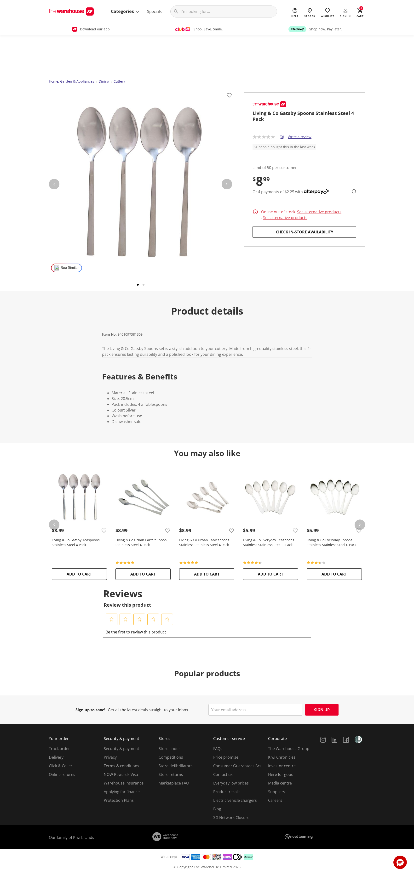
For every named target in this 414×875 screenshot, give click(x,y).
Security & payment (121, 748)
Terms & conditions (121, 765)
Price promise (225, 757)
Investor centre (282, 765)
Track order (59, 748)
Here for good (280, 774)
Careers (275, 800)
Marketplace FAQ (174, 783)
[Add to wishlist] (229, 96)
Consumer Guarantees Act (237, 765)
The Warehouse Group (288, 748)
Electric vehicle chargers (235, 800)
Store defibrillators (176, 765)
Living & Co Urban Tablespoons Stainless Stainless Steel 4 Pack (204, 542)
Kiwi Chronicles (281, 757)
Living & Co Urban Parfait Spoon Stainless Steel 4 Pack (141, 542)
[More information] (352, 191)
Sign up (322, 709)
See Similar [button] (70, 268)
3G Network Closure (231, 817)
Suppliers (276, 791)
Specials (154, 11)
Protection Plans (119, 800)
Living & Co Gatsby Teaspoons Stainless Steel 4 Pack (76, 542)
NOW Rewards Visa (121, 774)
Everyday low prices (231, 783)
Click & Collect (61, 765)
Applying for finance (122, 791)
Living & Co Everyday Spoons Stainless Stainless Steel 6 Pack (331, 542)
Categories (123, 11)
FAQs (217, 748)
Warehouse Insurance (124, 783)
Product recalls (227, 791)
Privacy (110, 757)
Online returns (62, 774)
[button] (345, 12)
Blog (217, 809)
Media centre (280, 783)
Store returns (171, 774)
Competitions (171, 757)
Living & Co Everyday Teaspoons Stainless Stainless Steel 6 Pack (268, 542)
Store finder (169, 748)
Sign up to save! (90, 709)
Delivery (56, 757)
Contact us (223, 774)
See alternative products (319, 212)
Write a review (299, 136)
